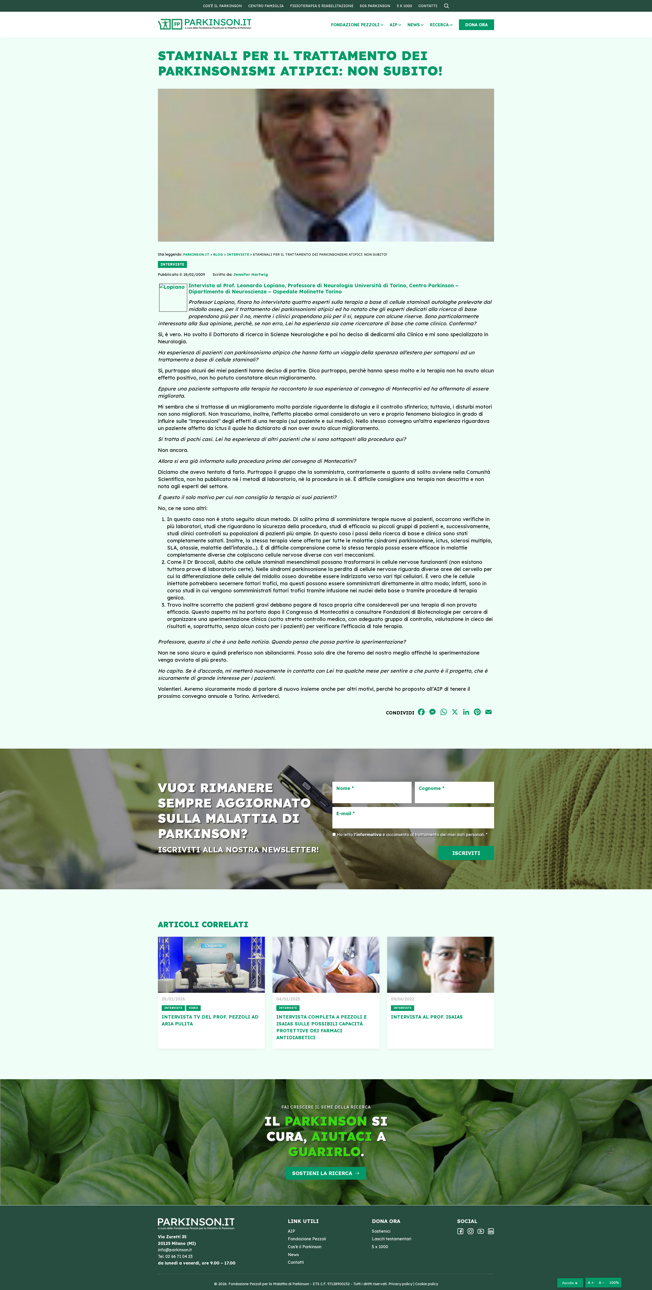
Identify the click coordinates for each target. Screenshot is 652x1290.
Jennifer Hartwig (250, 274)
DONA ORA (476, 24)
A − (601, 1282)
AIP (393, 24)
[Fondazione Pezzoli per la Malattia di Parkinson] (219, 24)
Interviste (172, 264)
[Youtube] (481, 1232)
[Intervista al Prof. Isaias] (440, 965)
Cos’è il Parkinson (222, 6)
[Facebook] (460, 1232)
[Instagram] (470, 1232)
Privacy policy (400, 1284)
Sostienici (381, 1231)
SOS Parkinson (375, 6)
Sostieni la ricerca (322, 1173)
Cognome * (431, 788)
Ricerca (439, 24)
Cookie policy (426, 1284)
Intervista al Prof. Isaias (427, 1017)
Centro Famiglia (266, 6)
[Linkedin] (491, 1232)
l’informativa (368, 834)
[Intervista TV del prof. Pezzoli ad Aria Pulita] (211, 965)
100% (614, 1282)
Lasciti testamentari (391, 1238)
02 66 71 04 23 (179, 1256)
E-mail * (345, 813)
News (414, 24)
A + (591, 1282)
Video (193, 1008)
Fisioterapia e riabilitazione (322, 6)
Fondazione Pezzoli (355, 24)
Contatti (427, 6)
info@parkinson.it (175, 1249)
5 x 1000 (404, 6)
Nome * (345, 788)
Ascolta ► (570, 1283)
